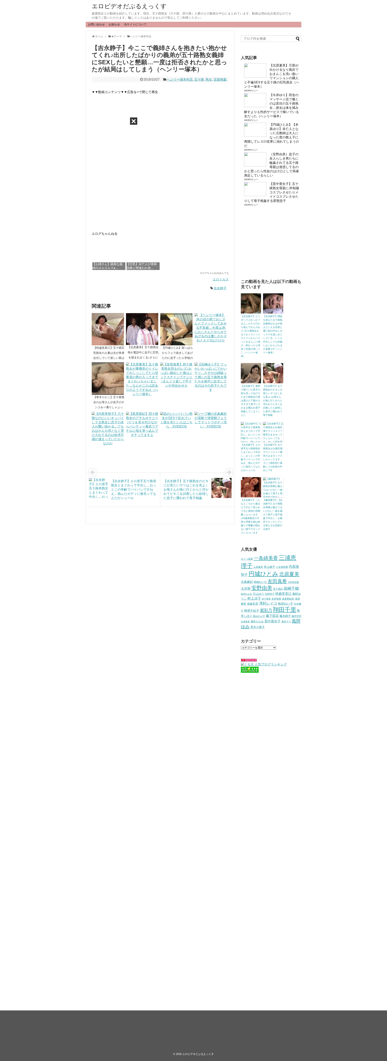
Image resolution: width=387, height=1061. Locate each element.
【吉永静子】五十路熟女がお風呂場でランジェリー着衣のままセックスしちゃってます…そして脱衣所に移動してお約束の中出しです (272, 457)
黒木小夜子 (258, 627)
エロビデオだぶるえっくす (129, 6)
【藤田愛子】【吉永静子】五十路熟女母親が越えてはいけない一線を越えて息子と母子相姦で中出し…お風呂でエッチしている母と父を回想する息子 (272, 514)
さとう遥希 (247, 558)
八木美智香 (282, 567)
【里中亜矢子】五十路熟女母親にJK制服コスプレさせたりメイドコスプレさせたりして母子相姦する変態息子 (271, 192)
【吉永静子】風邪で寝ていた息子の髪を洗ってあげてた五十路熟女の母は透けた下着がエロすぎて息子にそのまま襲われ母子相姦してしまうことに (250, 400)
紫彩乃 (266, 610)
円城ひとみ (263, 574)
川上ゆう (258, 593)
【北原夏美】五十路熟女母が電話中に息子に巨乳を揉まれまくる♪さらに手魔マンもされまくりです (143, 357)
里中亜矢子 (272, 621)
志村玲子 (270, 594)
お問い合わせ (96, 24)
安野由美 (261, 588)
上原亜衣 (258, 567)
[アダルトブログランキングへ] (249, 660)
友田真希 (277, 581)
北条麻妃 (247, 581)
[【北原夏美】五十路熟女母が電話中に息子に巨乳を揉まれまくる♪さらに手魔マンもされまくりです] (143, 329)
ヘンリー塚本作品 (180, 79)
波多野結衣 (288, 598)
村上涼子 (254, 598)
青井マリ (286, 621)
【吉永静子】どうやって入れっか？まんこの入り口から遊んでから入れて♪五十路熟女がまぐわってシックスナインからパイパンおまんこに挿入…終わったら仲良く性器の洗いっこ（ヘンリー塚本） (250, 336)
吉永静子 (220, 288)
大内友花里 (293, 582)
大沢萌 (246, 588)
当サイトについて (135, 24)
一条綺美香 (266, 558)
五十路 (199, 79)
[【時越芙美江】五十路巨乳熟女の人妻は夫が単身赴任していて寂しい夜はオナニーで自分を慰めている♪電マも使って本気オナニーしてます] (109, 329)
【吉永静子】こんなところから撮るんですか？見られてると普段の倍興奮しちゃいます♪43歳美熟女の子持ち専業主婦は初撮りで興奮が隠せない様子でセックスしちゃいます (250, 516)
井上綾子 (269, 566)
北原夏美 (289, 574)
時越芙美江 (283, 593)
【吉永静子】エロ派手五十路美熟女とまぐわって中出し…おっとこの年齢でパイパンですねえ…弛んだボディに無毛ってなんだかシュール (250, 457)
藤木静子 (285, 616)
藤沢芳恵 (296, 616)
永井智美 (276, 599)
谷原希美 (245, 621)
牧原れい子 (285, 603)
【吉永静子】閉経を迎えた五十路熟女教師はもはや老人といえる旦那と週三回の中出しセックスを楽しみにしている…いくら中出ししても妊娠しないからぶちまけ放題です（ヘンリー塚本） (272, 334)
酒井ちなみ (257, 621)
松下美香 (266, 599)
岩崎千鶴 (291, 588)
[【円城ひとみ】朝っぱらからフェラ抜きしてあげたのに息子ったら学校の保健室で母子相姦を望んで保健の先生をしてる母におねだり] (177, 329)
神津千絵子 (251, 610)
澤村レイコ (268, 603)
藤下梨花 (272, 616)
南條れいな (260, 582)
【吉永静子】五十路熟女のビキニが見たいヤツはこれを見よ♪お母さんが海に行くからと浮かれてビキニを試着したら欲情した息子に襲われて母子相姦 (272, 400)
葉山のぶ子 (259, 616)
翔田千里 (284, 609)
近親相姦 (220, 79)
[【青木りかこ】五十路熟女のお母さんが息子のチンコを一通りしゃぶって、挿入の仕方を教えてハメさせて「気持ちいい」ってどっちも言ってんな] (109, 378)
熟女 (209, 79)
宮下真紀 (278, 589)
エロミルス (221, 279)
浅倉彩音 (252, 603)
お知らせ (114, 24)
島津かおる (246, 594)
